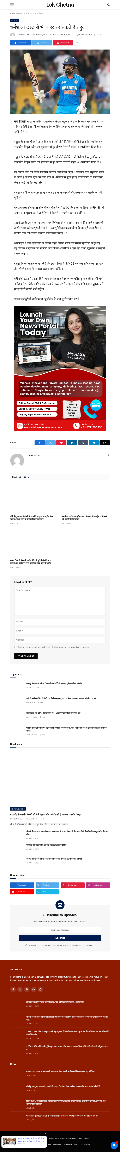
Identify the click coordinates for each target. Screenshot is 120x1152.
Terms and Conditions (51, 1145)
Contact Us (85, 1145)
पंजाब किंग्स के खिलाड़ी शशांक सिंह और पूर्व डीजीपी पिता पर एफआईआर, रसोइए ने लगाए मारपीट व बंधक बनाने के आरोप (31, 561)
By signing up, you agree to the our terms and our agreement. (61, 945)
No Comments (85, 35)
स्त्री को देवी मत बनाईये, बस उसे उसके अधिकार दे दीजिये (46, 845)
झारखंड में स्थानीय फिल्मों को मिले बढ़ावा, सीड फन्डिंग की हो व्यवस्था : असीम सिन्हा (45, 814)
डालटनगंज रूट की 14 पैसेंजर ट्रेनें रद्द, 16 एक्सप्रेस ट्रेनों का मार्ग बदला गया (53, 713)
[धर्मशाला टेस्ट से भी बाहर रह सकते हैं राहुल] (60, 81)
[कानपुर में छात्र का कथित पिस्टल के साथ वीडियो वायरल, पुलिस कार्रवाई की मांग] (17, 687)
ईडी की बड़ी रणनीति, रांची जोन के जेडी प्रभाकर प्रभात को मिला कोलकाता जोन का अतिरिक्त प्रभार (61, 698)
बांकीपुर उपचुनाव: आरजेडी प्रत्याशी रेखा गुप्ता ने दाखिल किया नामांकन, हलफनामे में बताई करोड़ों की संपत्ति (63, 1086)
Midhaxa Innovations (80, 1139)
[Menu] (12, 4)
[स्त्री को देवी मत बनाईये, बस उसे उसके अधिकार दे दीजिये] (17, 848)
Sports (14, 20)
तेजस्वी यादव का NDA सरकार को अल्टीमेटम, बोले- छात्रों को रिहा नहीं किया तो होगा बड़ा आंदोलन (60, 1071)
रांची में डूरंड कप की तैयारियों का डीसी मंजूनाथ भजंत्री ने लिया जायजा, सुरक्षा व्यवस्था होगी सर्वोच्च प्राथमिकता (31, 517)
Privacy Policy (78, 945)
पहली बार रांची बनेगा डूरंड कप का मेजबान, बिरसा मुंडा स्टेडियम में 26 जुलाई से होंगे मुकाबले (84, 517)
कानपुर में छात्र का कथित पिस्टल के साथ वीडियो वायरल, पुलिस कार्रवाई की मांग (54, 683)
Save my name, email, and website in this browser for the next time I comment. (54, 647)
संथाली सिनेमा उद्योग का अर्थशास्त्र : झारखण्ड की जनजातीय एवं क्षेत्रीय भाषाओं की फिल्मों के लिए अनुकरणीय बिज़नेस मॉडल (67, 832)
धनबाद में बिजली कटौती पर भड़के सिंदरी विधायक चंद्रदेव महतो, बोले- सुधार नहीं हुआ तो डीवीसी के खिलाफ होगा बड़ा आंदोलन (66, 729)
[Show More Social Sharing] (77, 42)
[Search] (108, 4)
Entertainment (17, 809)
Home (12, 13)
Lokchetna (24, 35)
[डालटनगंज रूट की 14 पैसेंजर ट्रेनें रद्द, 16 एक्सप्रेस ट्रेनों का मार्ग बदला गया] (17, 716)
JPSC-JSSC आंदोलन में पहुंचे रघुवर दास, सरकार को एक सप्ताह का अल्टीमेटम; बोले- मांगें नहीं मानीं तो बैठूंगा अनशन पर (67, 1047)
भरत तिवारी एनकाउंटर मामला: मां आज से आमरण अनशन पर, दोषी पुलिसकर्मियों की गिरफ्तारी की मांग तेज (62, 1116)
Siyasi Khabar (17, 819)
